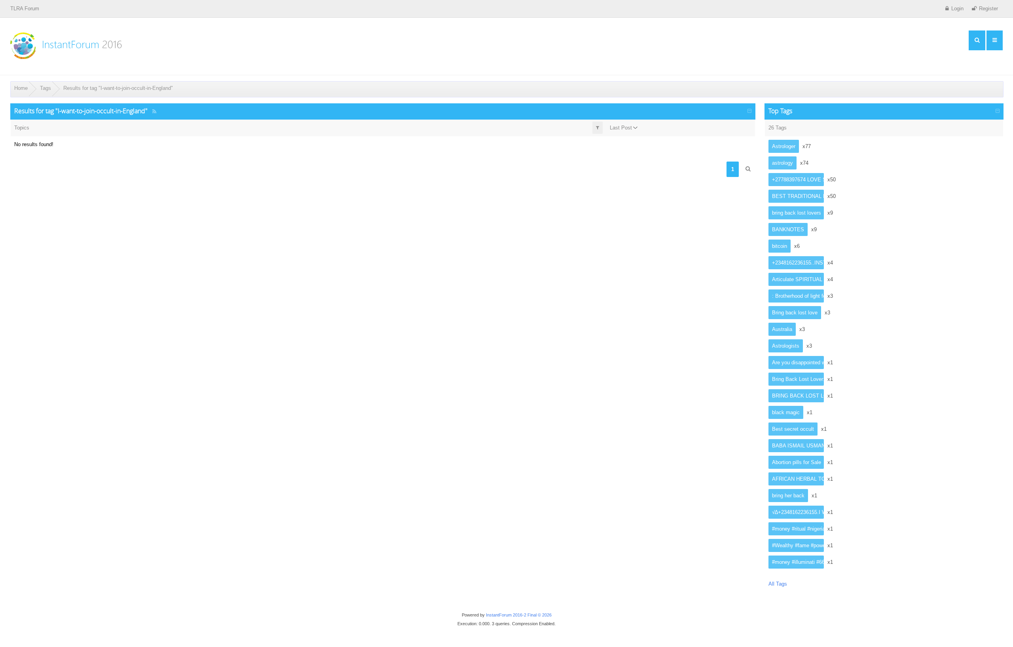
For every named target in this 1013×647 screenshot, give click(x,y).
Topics (21, 128)
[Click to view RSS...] (154, 111)
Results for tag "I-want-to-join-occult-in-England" (118, 88)
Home (21, 88)
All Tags (777, 584)
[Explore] (977, 40)
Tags (45, 88)
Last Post (621, 128)
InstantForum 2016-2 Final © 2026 (519, 615)
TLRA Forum (24, 8)
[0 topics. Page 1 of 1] (748, 169)
